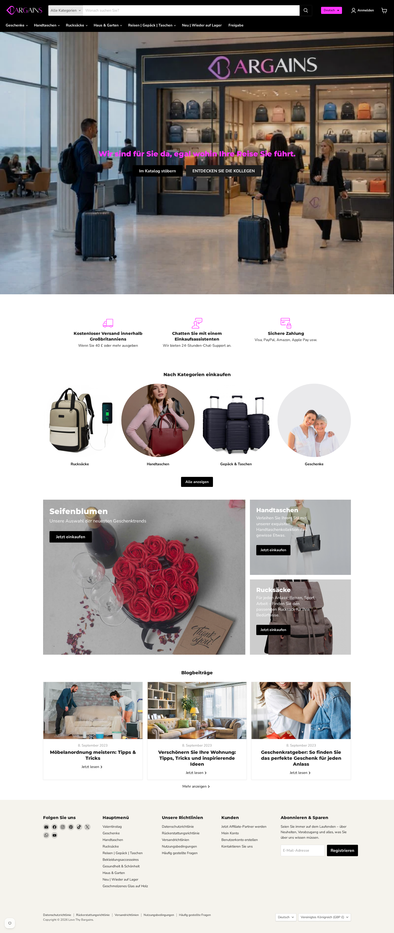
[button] (331, 10)
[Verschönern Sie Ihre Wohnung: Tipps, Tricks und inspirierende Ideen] (197, 710)
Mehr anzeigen (194, 786)
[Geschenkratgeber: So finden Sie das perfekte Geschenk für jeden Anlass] (301, 710)
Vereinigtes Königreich (322, 917)
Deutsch (284, 917)
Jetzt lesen (91, 766)
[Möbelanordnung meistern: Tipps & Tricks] (93, 710)
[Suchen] (306, 10)
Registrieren (342, 850)
